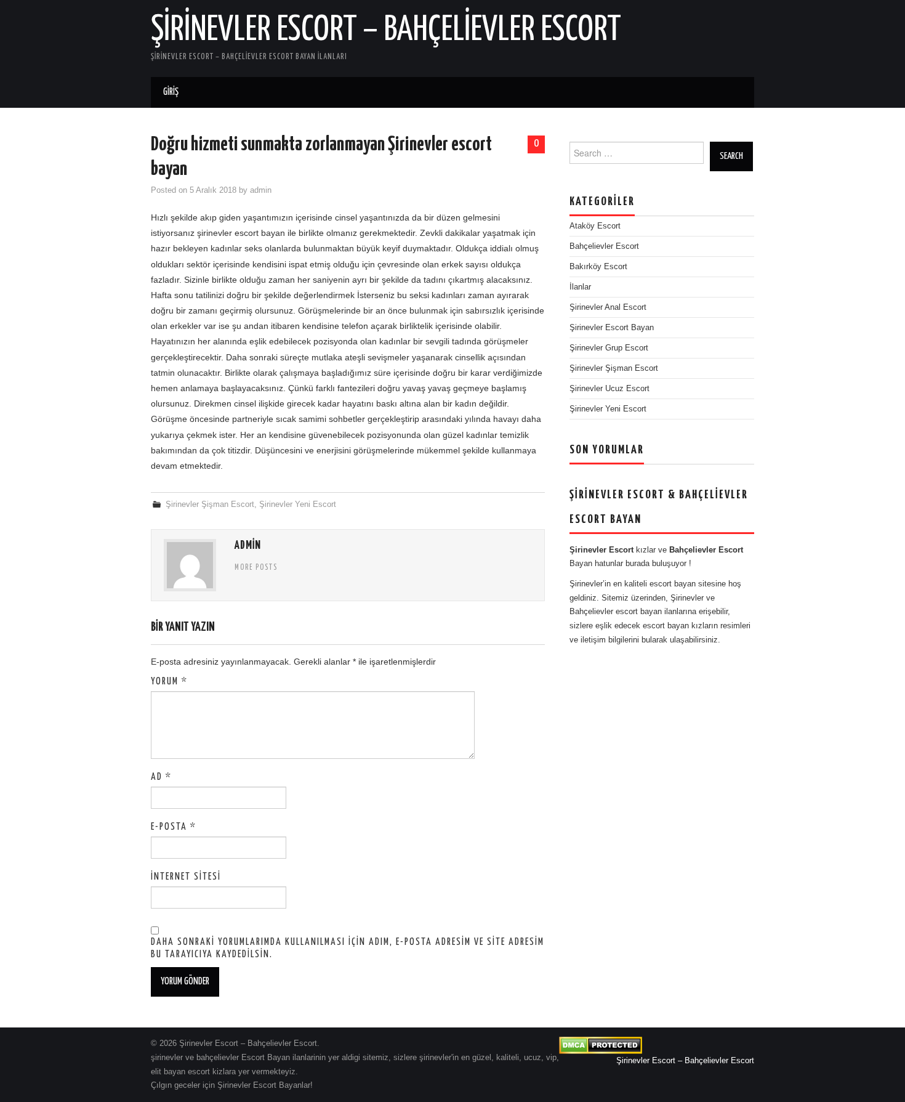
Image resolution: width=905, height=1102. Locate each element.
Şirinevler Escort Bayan (611, 327)
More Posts (256, 568)
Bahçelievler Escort (604, 246)
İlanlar (580, 287)
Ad (161, 777)
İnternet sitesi (186, 876)
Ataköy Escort (595, 226)
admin (261, 190)
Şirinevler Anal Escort (607, 307)
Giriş (171, 92)
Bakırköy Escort (598, 266)
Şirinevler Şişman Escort (210, 504)
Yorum (169, 681)
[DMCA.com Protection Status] (600, 1045)
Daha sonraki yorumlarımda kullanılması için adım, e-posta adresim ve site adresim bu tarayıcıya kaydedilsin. (347, 948)
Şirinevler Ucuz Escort (609, 388)
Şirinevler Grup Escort (608, 348)
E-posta (173, 827)
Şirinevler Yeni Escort (297, 504)
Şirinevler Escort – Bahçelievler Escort (386, 30)
